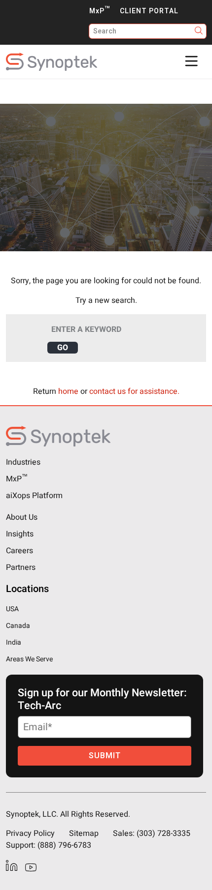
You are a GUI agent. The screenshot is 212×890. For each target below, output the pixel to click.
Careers (19, 551)
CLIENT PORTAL (149, 11)
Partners (20, 567)
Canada (18, 626)
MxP (99, 11)
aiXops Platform (34, 496)
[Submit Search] (199, 31)
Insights (20, 534)
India (13, 642)
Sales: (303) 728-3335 (151, 833)
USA (12, 609)
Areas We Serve (29, 659)
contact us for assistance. (134, 391)
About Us (21, 517)
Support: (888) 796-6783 (48, 845)
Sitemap (84, 833)
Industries (23, 462)
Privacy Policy (30, 833)
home (68, 391)
